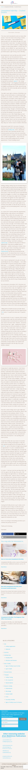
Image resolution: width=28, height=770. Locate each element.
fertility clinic (11, 129)
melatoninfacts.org (7, 752)
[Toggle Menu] (2, 2)
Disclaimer (3, 766)
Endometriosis (4, 251)
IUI (3, 312)
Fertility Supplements (10, 646)
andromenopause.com (7, 745)
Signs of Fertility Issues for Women (14, 702)
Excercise (6, 652)
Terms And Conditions (18, 766)
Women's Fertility (8, 686)
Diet (5, 644)
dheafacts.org (6, 750)
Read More (4, 567)
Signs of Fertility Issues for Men (13, 666)
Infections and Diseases (11, 660)
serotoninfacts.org (6, 758)
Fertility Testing (9, 677)
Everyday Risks (9, 657)
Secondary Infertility (10, 699)
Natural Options (9, 682)
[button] (7, 534)
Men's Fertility (7, 663)
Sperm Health (9, 668)
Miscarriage (8, 691)
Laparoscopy (4, 242)
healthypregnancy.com (7, 741)
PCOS (7, 696)
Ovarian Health (9, 694)
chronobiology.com (7, 747)
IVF (4, 446)
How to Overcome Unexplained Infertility (12, 559)
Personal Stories (8, 672)
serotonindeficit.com (7, 740)
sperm (15, 81)
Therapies (6, 675)
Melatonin (8, 649)
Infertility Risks (7, 655)
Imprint (2, 768)
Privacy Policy (9, 766)
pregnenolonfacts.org (7, 756)
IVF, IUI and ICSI (9, 680)
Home (2, 6)
